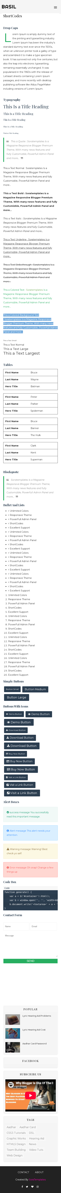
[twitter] (27, 1187)
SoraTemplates (37, 1179)
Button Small (12, 689)
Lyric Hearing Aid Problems (36, 1015)
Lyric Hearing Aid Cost (34, 1029)
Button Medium (35, 689)
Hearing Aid (36, 1138)
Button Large (16, 697)
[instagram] (37, 1187)
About (39, 1172)
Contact (23, 1172)
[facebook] (22, 1187)
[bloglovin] (32, 1187)
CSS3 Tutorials (16, 1132)
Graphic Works (16, 1138)
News (32, 1144)
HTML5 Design (16, 1144)
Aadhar (11, 1127)
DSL (31, 1132)
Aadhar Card (28, 1127)
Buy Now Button (17, 754)
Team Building (16, 1149)
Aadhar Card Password (34, 1043)
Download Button (17, 730)
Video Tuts (36, 1149)
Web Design (14, 1155)
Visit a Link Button (17, 777)
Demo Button (15, 714)
